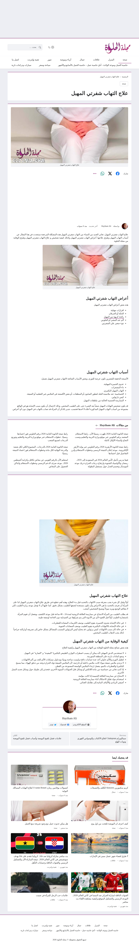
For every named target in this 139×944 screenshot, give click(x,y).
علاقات (113, 861)
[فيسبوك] (117, 173)
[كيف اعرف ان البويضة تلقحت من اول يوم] (99, 815)
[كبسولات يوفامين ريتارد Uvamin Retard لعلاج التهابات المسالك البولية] (39, 781)
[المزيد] (95, 173)
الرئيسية (125, 77)
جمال (114, 792)
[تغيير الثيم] (51, 47)
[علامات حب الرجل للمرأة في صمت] (39, 890)
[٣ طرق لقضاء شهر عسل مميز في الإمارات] (99, 851)
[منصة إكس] (110, 173)
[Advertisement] (69, 19)
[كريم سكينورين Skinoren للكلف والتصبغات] (99, 781)
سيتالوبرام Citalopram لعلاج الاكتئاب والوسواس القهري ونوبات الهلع (101, 740)
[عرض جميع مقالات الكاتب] (124, 226)
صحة (124, 84)
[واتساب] (102, 173)
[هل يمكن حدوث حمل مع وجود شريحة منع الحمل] (39, 815)
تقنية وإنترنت (52, 867)
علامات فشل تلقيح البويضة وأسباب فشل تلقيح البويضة (37, 738)
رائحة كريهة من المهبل (114, 317)
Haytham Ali (106, 226)
